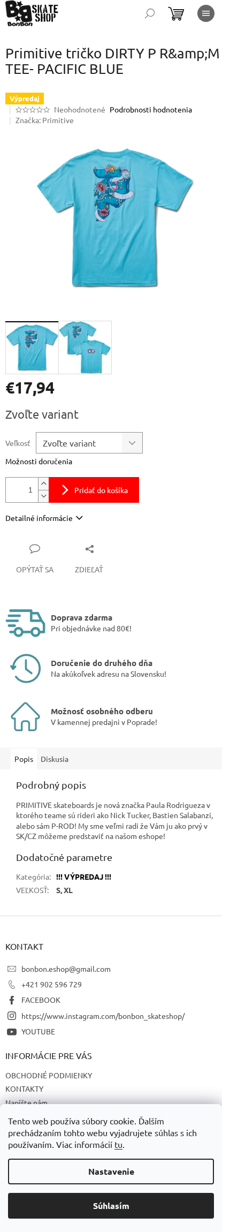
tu (118, 1144)
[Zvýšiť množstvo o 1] (43, 484)
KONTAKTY (24, 1088)
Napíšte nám (26, 1102)
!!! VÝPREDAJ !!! (83, 876)
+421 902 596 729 (51, 984)
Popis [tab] (23, 759)
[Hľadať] (149, 13)
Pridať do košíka (101, 490)
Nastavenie (111, 1171)
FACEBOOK (40, 999)
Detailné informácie (39, 518)
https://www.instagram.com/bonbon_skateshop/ (103, 1016)
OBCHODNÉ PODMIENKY (48, 1075)
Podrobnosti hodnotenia (151, 109)
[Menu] (206, 13)
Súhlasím (111, 1205)
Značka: (45, 120)
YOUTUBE (38, 1031)
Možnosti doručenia (38, 461)
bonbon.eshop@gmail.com (66, 968)
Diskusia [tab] (54, 759)
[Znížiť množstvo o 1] (43, 496)
